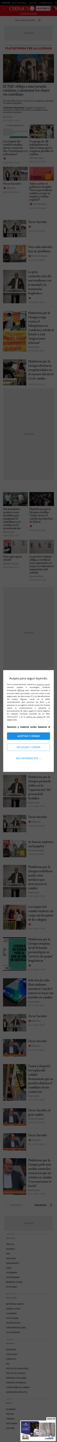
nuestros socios (43, 684)
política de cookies (34, 717)
